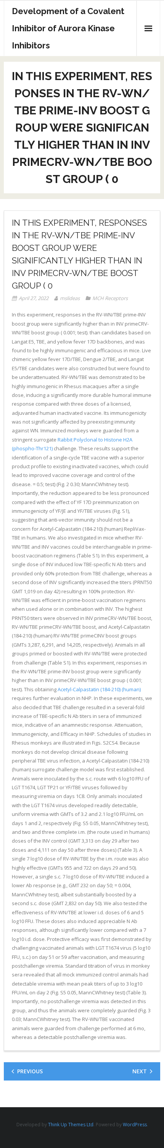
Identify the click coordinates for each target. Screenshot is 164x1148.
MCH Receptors (110, 298)
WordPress (135, 1124)
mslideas (70, 298)
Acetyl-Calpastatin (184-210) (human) (99, 689)
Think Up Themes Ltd (70, 1124)
